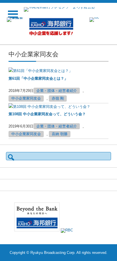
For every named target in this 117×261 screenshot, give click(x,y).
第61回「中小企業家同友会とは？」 (38, 78)
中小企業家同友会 (26, 98)
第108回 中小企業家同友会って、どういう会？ (47, 114)
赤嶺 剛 (58, 98)
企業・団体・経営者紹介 (56, 91)
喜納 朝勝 (60, 134)
